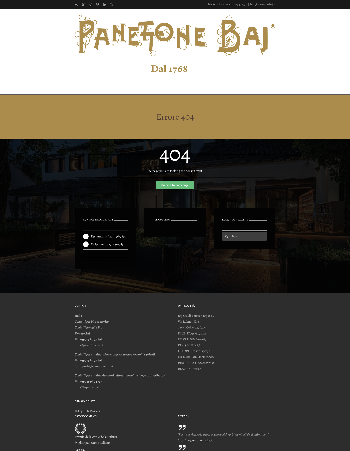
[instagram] (97, 256)
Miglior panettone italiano (92, 442)
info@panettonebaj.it (262, 4)
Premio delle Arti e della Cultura (96, 437)
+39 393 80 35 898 (91, 339)
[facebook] (84, 256)
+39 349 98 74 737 (91, 381)
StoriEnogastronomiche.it (195, 440)
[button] (269, 86)
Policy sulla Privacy (87, 411)
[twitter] (90, 256)
